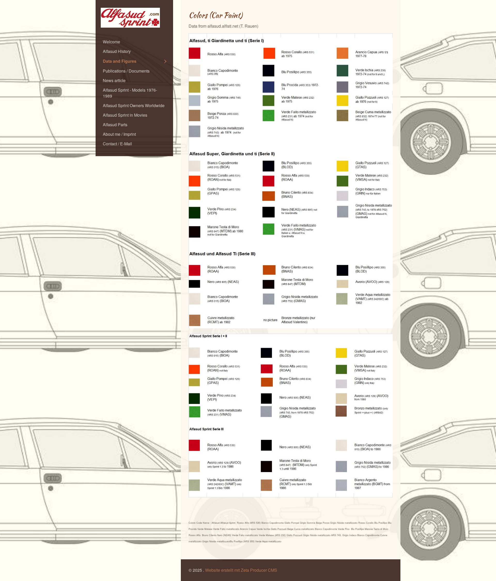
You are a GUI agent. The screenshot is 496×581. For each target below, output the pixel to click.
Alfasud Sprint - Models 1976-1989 (130, 93)
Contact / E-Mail (117, 144)
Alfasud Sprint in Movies (125, 115)
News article (114, 80)
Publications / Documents (126, 71)
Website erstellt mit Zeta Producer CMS (241, 570)
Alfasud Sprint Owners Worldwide (134, 105)
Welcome (111, 42)
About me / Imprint (119, 134)
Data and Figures (119, 61)
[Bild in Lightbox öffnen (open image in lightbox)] (291, 180)
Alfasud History (117, 51)
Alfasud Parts (115, 125)
